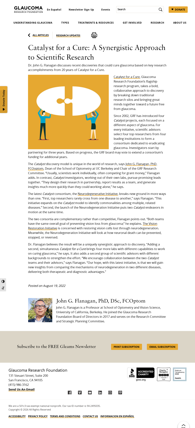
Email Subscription (162, 347)
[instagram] (110, 392)
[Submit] (161, 9)
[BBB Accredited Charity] (140, 374)
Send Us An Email (22, 389)
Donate (180, 9)
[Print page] (94, 35)
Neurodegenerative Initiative (98, 194)
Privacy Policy (38, 416)
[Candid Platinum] (179, 374)
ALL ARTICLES (41, 35)
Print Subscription (126, 347)
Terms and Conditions (65, 416)
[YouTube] (90, 392)
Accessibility (17, 416)
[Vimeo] (80, 392)
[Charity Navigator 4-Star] (163, 374)
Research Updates (68, 35)
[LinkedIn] (100, 392)
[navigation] (97, 416)
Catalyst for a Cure (127, 77)
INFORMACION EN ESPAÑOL (117, 416)
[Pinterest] (120, 392)
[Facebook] (69, 392)
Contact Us (90, 416)
